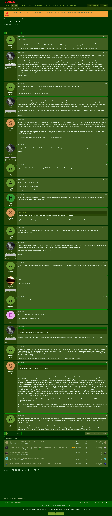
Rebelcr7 (101, 465)
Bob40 (11, 443)
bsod (11, 459)
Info (47, 5)
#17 (106, 326)
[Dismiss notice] (106, 12)
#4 (106, 98)
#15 (106, 297)
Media (54, 5)
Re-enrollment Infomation (19, 453)
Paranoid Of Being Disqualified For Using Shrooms (27, 458)
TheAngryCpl (13, 454)
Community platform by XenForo (56, 505)
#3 (106, 83)
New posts (7, 8)
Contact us (76, 502)
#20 (106, 415)
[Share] (103, 37)
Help (99, 502)
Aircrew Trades (24, 443)
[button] (43, 5)
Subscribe (22, 5)
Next (18, 33)
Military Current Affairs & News (29, 449)
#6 (106, 145)
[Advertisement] (24, 28)
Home (7, 5)
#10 (106, 209)
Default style (9, 502)
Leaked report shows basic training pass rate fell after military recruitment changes (39, 447)
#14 (106, 277)
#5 (106, 119)
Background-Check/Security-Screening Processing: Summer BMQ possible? (36, 463)
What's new (38, 5)
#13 (106, 262)
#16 (106, 311)
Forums (14, 5)
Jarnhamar (12, 449)
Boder (11, 465)
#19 (106, 362)
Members (73, 5)
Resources (63, 5)
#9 (106, 194)
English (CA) (18, 502)
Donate (30, 5)
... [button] (11, 33)
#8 (106, 179)
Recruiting (25, 454)
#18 (106, 346)
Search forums (15, 8)
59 (14, 33)
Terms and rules (84, 502)
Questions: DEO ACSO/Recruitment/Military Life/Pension (29, 442)
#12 (106, 242)
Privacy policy (93, 502)
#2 (106, 52)
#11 (106, 227)
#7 (106, 165)
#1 (106, 36)
